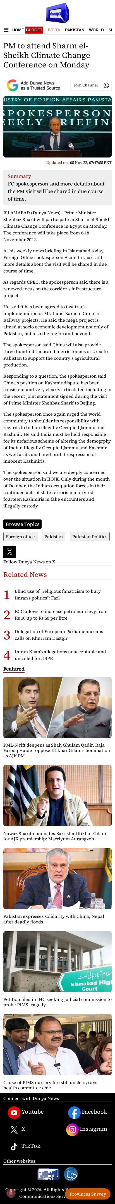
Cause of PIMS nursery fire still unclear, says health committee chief (50, 1085)
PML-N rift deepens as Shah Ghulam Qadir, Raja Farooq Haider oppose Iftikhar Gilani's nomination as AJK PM (56, 750)
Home (18, 30)
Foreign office (20, 536)
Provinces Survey (88, 1194)
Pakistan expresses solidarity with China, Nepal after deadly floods (53, 919)
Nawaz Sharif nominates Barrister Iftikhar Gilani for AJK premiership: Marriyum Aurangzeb (54, 836)
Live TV (52, 30)
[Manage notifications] (10, 1193)
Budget (34, 30)
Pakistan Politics (89, 536)
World (96, 30)
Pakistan (74, 30)
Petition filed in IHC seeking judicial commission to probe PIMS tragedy (57, 1002)
